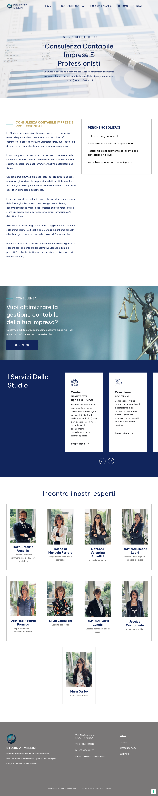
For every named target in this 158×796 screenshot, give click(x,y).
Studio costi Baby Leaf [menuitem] (71, 6)
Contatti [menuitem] (138, 6)
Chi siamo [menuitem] (122, 6)
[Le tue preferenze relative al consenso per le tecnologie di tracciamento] (153, 791)
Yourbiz (107, 788)
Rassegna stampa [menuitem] (101, 6)
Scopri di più (78, 443)
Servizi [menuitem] (48, 6)
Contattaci (22, 345)
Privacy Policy (72, 788)
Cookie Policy (87, 788)
